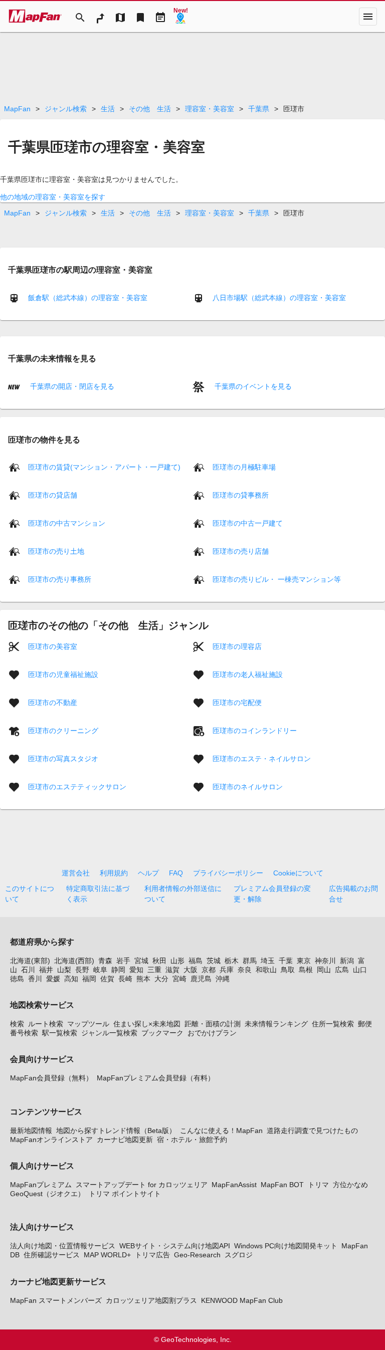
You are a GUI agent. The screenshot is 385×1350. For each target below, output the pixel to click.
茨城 (214, 961)
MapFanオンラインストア (51, 1140)
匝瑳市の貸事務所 (241, 495)
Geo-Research (197, 1255)
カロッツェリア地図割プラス (151, 1300)
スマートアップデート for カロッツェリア (142, 1185)
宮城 (141, 961)
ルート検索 (45, 1024)
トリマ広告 (152, 1255)
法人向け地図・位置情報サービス (62, 1246)
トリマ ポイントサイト (125, 1194)
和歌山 (266, 970)
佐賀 (107, 979)
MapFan (17, 109)
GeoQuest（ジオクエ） (47, 1194)
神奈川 (325, 961)
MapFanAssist (234, 1185)
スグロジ (239, 1255)
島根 (306, 970)
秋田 (159, 961)
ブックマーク (162, 1033)
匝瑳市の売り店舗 (241, 551)
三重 (154, 970)
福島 (195, 961)
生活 (108, 109)
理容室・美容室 (209, 109)
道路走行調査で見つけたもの (312, 1131)
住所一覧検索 (333, 1024)
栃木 (232, 961)
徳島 (17, 979)
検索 (17, 1024)
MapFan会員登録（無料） (51, 1078)
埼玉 (268, 961)
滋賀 (172, 970)
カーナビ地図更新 (125, 1140)
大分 (161, 979)
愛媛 (53, 979)
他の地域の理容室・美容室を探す (52, 197)
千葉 (286, 961)
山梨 (64, 970)
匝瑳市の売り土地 (56, 551)
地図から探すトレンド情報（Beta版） (116, 1131)
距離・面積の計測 (212, 1024)
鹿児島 (201, 979)
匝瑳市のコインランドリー (255, 731)
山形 (177, 961)
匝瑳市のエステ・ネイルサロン (262, 759)
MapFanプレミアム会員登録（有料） (156, 1078)
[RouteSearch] (100, 17)
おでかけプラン (212, 1033)
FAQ (176, 873)
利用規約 (114, 873)
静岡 (118, 970)
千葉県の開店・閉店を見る (71, 386)
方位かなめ (350, 1185)
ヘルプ (148, 873)
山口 (360, 970)
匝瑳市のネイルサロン (248, 787)
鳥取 (288, 970)
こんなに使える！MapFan (221, 1131)
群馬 (250, 961)
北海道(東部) (30, 961)
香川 (35, 979)
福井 (46, 970)
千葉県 (258, 109)
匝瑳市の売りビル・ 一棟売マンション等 (277, 579)
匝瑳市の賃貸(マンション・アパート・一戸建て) (104, 467)
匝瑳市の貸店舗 (52, 495)
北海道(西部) (74, 961)
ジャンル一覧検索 (109, 1033)
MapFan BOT (282, 1185)
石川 (28, 970)
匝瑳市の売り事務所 (59, 579)
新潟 (347, 961)
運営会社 (76, 873)
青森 (105, 961)
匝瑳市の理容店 (237, 646)
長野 (82, 970)
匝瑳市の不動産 (52, 703)
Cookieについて (298, 873)
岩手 (123, 961)
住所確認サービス (52, 1255)
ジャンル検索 (66, 109)
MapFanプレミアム (41, 1185)
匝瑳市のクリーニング (63, 731)
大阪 (190, 970)
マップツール (88, 1024)
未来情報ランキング (276, 1024)
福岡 (89, 979)
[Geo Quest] (180, 17)
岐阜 (100, 970)
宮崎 (179, 979)
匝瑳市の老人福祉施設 (248, 674)
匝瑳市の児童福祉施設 (63, 674)
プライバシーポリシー (228, 873)
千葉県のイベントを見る (252, 386)
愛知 (136, 970)
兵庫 (227, 970)
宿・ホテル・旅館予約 (192, 1140)
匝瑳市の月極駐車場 (244, 467)
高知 (71, 979)
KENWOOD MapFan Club (242, 1300)
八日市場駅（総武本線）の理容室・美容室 (279, 298)
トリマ (318, 1185)
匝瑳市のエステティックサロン (77, 787)
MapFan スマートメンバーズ (56, 1300)
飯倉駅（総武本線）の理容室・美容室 (87, 298)
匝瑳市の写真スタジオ (63, 759)
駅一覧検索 (59, 1033)
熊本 (143, 979)
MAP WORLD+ (107, 1255)
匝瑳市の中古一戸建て (248, 523)
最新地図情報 (31, 1131)
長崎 (125, 979)
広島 (342, 970)
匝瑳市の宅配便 (237, 703)
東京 (304, 961)
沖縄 (223, 979)
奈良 (245, 970)
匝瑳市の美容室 (52, 646)
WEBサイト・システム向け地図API (174, 1246)
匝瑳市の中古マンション (66, 523)
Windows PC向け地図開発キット (285, 1246)
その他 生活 (150, 109)
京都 (209, 970)
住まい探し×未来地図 (146, 1024)
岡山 (324, 970)
